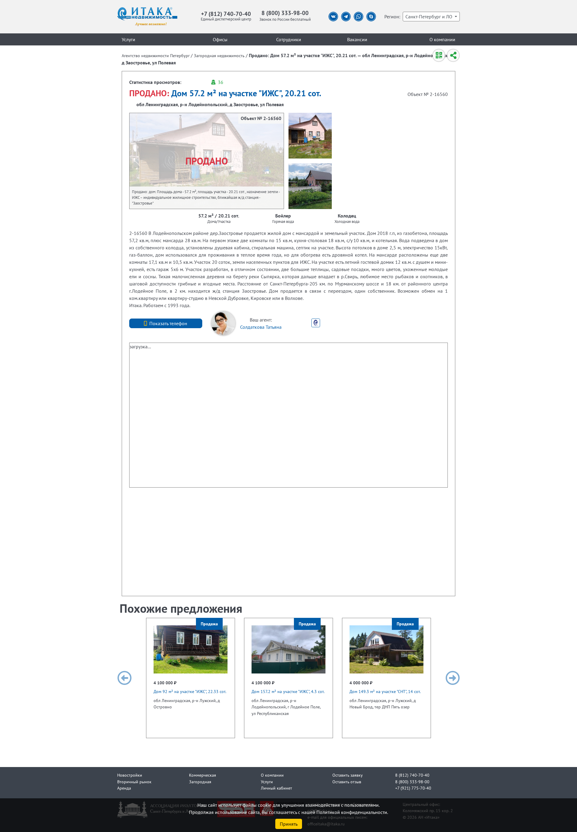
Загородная (200, 781)
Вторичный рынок (134, 781)
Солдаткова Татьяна (261, 327)
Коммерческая (202, 775)
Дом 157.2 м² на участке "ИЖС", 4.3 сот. (288, 691)
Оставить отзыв (346, 781)
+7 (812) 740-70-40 (226, 13)
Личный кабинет (276, 788)
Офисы (220, 39)
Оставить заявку (347, 775)
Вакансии (357, 39)
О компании (442, 39)
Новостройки (129, 775)
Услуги (128, 39)
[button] (124, 678)
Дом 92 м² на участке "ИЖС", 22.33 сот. (190, 691)
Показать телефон (168, 323)
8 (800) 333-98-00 (285, 13)
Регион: (392, 17)
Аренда (124, 788)
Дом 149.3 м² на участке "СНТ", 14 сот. (385, 691)
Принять (289, 824)
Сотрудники (288, 39)
